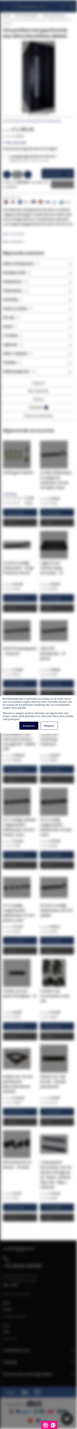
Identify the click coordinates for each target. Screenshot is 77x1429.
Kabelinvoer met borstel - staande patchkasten (53, 1081)
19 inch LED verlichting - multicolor (49, 739)
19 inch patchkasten (26, 15)
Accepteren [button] (29, 725)
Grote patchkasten (54, 15)
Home (6, 15)
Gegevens (38, 383)
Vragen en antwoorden (38, 416)
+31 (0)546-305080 (22, 1265)
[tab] (38, 263)
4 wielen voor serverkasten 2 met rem (54, 996)
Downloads (38, 407)
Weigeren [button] (49, 725)
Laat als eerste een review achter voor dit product (32, 121)
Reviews (38, 399)
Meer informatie (13, 234)
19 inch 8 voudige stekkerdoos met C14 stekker (56, 910)
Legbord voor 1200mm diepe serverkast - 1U (51, 567)
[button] (29, 114)
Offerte (59, 184)
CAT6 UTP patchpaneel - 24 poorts (52, 653)
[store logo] (32, 4)
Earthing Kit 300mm (18, 472)
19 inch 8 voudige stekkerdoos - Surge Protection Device (18, 567)
